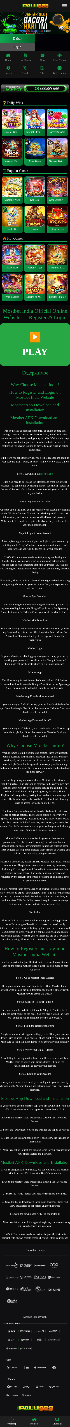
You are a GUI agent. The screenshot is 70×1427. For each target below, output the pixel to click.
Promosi (34, 1423)
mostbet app (46, 473)
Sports (8, 73)
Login (17, 47)
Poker (42, 73)
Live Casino (59, 60)
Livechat (57, 1423)
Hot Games (25, 60)
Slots (42, 60)
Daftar (17, 38)
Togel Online (59, 73)
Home (8, 60)
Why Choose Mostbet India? (35, 384)
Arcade (25, 73)
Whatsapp (12, 1423)
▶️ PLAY (35, 344)
